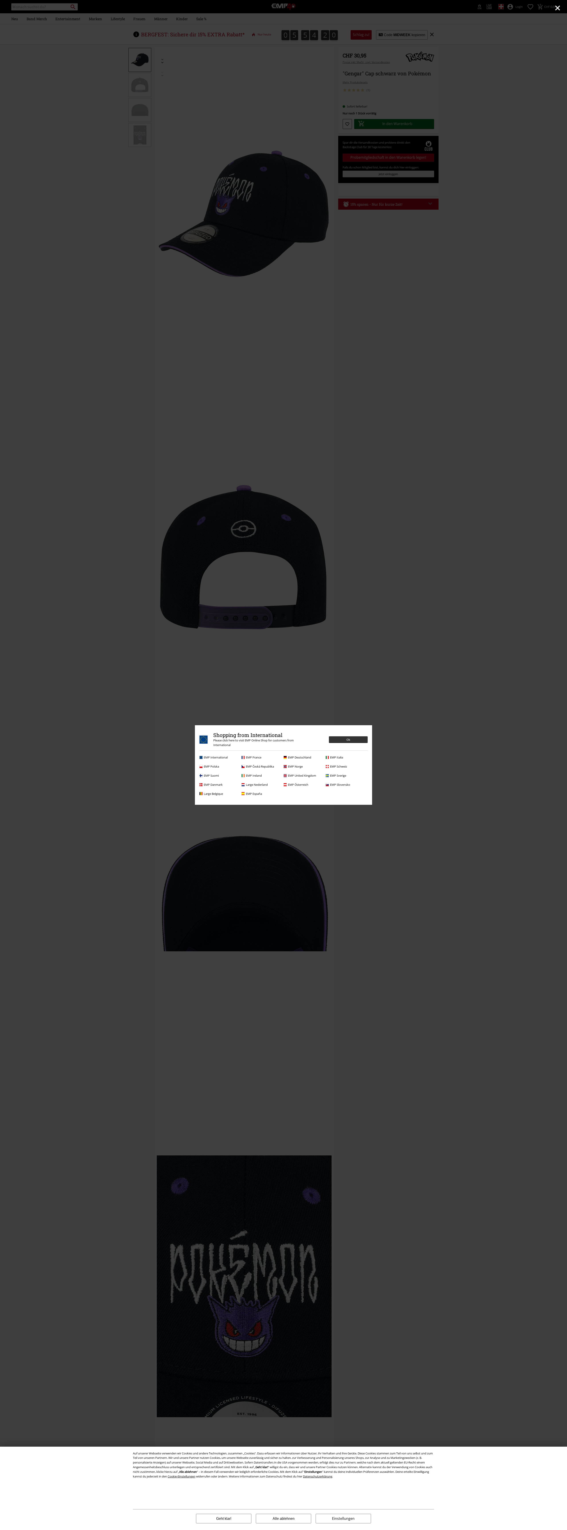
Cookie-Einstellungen (181, 1476)
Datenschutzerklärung (317, 1476)
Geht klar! (223, 1518)
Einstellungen (343, 1518)
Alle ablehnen (284, 1518)
